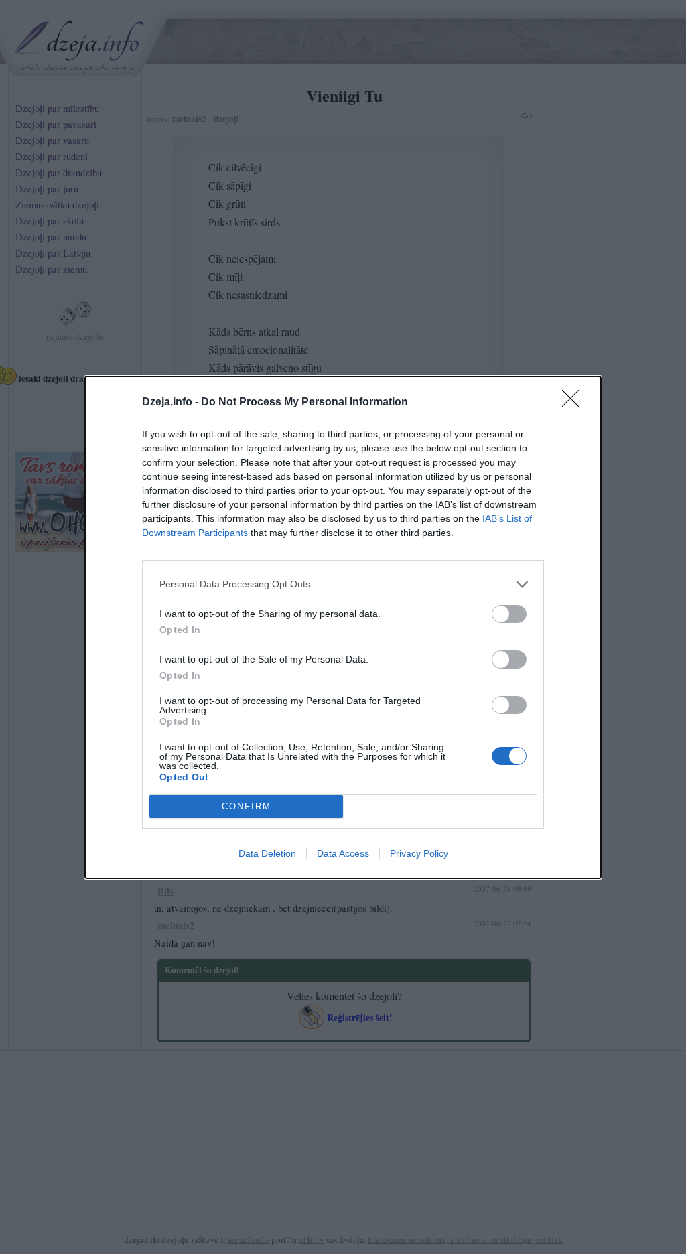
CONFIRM (246, 806)
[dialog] (343, 627)
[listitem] (343, 584)
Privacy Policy (419, 853)
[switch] (509, 614)
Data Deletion (267, 853)
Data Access (343, 853)
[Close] (575, 402)
